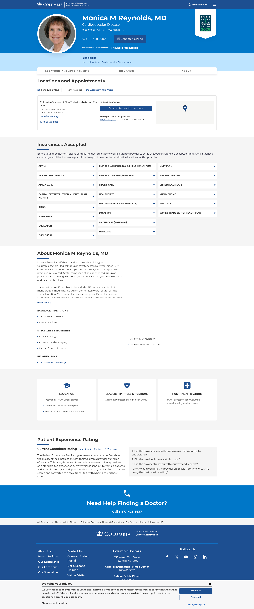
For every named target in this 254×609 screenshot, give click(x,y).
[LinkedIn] (205, 557)
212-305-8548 (127, 579)
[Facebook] (167, 557)
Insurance (127, 71)
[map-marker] (185, 108)
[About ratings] (123, 30)
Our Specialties (48, 572)
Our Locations (47, 567)
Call (127, 511)
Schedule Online (132, 39)
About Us (44, 551)
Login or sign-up (108, 119)
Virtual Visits (76, 575)
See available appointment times (126, 108)
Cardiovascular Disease (51, 362)
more (129, 62)
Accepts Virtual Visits (101, 90)
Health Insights (48, 557)
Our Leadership (48, 562)
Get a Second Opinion (76, 568)
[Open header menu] (214, 4)
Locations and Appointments (67, 71)
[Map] (185, 112)
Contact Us (74, 551)
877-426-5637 (127, 570)
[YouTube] (186, 557)
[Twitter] (176, 557)
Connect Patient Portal (78, 559)
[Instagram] (195, 557)
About (186, 71)
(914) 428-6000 (96, 39)
